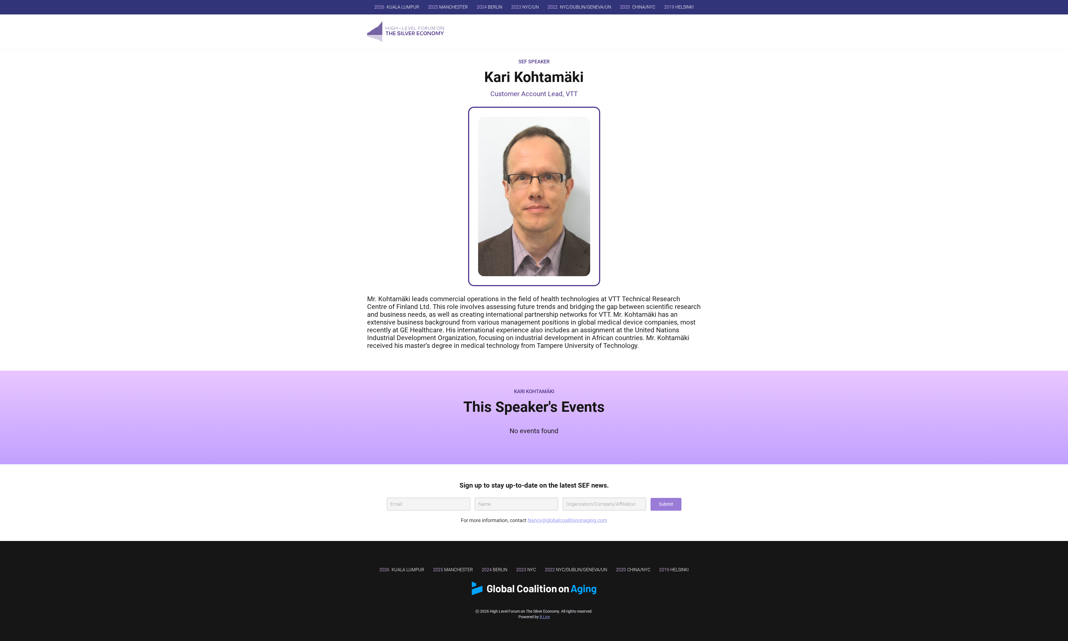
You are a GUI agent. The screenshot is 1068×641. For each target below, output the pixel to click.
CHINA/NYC (637, 7)
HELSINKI (679, 7)
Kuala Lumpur (396, 7)
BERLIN (489, 7)
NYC (526, 569)
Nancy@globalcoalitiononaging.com (567, 520)
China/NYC (633, 569)
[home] (405, 32)
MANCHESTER (448, 7)
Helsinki (674, 569)
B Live (545, 617)
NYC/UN (525, 7)
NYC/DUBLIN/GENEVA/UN (579, 7)
